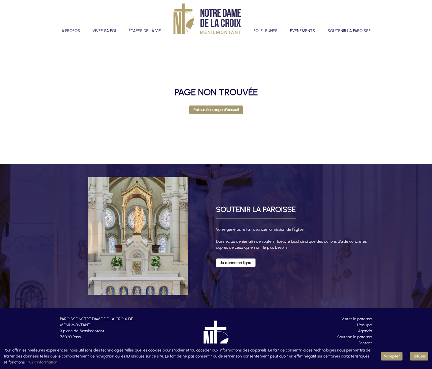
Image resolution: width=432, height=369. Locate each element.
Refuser (419, 356)
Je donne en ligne (235, 263)
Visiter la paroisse (357, 319)
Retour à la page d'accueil (216, 110)
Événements (302, 31)
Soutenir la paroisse (349, 31)
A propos (71, 31)
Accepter (392, 356)
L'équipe (364, 325)
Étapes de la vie (144, 31)
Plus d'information (42, 362)
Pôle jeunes (266, 31)
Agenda (365, 331)
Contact (365, 343)
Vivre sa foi (104, 31)
